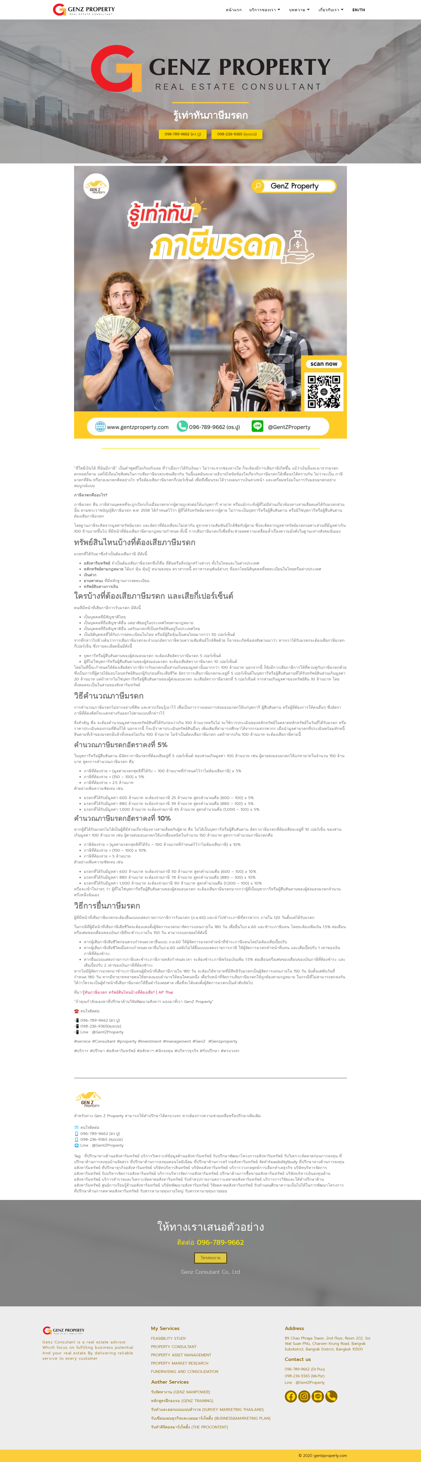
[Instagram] (304, 1396)
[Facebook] (291, 1396)
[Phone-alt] (331, 1396)
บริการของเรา (262, 10)
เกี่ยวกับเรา (329, 10)
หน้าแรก (234, 10)
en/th (359, 10)
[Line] (318, 1396)
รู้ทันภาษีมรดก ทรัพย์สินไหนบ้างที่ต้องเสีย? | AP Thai (127, 992)
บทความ (297, 10)
